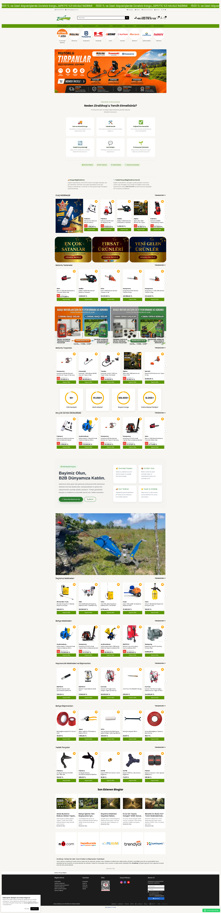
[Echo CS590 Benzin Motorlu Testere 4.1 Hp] (110, 278)
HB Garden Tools (62, 602)
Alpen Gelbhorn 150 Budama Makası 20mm (87, 732)
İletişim (138, 9)
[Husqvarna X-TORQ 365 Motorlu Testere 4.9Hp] (154, 278)
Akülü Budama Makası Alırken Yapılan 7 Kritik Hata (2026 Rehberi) (66, 815)
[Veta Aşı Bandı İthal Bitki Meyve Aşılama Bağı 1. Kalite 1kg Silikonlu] (110, 718)
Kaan (125, 602)
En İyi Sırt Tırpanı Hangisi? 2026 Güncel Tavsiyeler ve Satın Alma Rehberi (132, 815)
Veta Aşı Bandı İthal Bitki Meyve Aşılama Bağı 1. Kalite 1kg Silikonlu (110, 732)
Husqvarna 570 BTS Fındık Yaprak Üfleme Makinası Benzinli (132, 439)
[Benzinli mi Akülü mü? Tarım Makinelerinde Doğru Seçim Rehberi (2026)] (154, 803)
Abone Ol (156, 898)
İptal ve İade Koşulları (60, 889)
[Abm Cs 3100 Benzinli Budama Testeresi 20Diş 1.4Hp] (66, 278)
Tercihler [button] (26, 908)
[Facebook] (164, 10)
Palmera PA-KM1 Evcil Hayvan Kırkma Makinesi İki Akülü (90, 221)
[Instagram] (162, 10)
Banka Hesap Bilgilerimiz (143, 26)
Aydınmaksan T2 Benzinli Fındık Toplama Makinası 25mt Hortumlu (88, 439)
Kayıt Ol (85, 883)
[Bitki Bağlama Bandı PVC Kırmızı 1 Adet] (66, 718)
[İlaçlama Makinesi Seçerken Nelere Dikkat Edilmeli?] (110, 803)
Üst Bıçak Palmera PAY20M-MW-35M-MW (65, 773)
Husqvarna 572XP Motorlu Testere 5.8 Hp (130, 291)
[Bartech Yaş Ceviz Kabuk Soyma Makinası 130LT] (132, 633)
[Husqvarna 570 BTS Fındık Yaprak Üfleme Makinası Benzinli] (132, 425)
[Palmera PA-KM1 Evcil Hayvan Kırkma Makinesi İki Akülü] (91, 208)
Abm (58, 289)
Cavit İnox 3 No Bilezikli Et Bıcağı (132, 689)
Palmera (87, 219)
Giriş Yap (85, 885)
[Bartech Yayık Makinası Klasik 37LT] (88, 676)
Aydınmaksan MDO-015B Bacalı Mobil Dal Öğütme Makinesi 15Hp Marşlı (110, 647)
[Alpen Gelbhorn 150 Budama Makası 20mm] (88, 718)
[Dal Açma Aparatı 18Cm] (132, 718)
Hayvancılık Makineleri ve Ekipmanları (73, 663)
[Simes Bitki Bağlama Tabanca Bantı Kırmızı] (154, 718)
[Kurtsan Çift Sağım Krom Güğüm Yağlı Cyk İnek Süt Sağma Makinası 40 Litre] (110, 676)
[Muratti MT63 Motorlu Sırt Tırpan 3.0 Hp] (154, 360)
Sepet (84, 889)
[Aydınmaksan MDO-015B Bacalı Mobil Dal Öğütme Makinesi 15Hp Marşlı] (110, 633)
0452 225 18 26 (60, 9)
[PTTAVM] (110, 843)
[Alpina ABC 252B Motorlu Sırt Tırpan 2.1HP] (141, 208)
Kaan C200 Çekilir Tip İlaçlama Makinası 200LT (132, 604)
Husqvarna (127, 289)
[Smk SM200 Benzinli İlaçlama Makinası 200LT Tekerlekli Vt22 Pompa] (88, 591)
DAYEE (103, 771)
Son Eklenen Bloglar (110, 789)
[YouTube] (165, 10)
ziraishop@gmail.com (72, 9)
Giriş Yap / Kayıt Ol (148, 9)
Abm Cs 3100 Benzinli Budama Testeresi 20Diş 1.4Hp (66, 291)
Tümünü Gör (159, 195)
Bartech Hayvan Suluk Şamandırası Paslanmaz (64, 689)
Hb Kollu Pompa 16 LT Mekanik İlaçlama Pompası (65, 604)
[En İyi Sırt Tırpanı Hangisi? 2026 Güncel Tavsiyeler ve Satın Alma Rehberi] (132, 803)
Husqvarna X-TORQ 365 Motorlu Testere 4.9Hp (154, 291)
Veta (102, 602)
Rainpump (148, 644)
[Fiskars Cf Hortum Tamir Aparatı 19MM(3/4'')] (154, 760)
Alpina (136, 219)
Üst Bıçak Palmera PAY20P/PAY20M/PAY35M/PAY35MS (88, 773)
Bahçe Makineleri (104, 26)
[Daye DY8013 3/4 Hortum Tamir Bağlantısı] (110, 760)
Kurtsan (103, 687)
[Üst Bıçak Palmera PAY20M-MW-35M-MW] (66, 760)
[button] (165, 17)
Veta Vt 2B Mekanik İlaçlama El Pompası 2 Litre (154, 604)
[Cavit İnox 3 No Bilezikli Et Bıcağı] (132, 676)
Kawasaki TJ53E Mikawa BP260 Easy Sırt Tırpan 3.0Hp (88, 374)
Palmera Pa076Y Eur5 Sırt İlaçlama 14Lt (107, 221)
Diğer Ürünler (129, 26)
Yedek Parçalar (117, 26)
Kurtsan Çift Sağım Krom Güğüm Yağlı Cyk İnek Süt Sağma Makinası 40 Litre (108, 689)
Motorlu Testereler (64, 265)
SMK (80, 602)
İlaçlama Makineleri (65, 578)
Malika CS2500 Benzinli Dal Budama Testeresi (124, 221)
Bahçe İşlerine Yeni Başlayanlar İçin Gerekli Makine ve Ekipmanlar (86, 815)
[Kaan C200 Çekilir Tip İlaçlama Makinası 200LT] (132, 591)
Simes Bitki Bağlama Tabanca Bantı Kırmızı (154, 732)
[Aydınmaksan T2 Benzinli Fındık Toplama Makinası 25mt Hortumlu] (88, 425)
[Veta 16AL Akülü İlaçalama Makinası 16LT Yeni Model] (110, 591)
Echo (102, 289)
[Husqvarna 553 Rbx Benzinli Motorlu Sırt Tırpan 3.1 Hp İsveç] (66, 360)
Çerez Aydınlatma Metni (30, 903)
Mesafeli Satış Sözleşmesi (62, 885)
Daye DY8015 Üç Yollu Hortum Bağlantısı (132, 773)
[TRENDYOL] (132, 843)
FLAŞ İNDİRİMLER (63, 195)
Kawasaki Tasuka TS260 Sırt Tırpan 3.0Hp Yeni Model (109, 374)
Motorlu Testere (62, 26)
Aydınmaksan (83, 436)
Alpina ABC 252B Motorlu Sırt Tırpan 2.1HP (139, 221)
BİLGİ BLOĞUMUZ (159, 26)
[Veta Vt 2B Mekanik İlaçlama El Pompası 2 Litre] (154, 591)
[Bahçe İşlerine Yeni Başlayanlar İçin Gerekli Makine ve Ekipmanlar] (88, 803)
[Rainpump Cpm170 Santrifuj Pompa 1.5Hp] (154, 633)
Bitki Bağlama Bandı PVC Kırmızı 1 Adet (66, 732)
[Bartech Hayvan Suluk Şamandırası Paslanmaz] (66, 676)
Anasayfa (85, 881)
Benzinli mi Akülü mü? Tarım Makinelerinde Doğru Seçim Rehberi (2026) (154, 815)
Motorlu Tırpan (74, 26)
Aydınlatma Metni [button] (159, 895)
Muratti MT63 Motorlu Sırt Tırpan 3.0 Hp (154, 374)
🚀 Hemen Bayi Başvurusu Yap (71, 499)
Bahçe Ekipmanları (64, 706)
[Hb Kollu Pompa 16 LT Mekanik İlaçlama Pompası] (66, 591)
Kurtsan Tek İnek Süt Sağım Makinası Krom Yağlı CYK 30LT (154, 689)
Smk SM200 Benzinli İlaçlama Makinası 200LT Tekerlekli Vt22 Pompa (88, 604)
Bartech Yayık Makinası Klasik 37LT (87, 689)
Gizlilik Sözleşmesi (60, 883)
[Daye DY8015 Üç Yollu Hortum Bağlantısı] (132, 760)
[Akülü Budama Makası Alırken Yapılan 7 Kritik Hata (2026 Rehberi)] (66, 803)
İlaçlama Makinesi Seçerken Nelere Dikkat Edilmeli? (109, 815)
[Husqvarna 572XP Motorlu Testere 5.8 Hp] (132, 278)
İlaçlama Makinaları (89, 26)
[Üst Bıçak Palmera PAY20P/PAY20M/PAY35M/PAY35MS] (88, 760)
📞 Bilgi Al (90, 499)
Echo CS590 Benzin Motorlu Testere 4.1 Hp (109, 291)
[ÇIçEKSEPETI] (154, 843)
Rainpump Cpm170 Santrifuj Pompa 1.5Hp (153, 647)
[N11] (66, 843)
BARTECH (126, 644)
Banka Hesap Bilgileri (61, 873)
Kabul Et (34, 908)
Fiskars (147, 771)
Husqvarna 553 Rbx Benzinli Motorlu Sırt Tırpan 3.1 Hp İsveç (66, 374)
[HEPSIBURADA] (88, 843)
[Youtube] (128, 882)
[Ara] (127, 18)
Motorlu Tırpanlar (64, 348)
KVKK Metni (58, 881)
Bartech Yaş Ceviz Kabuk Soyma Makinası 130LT (130, 647)
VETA (102, 729)
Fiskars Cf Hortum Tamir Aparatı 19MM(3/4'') (154, 773)
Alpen (81, 729)
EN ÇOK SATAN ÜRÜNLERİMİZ (68, 413)
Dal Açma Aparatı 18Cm (130, 731)
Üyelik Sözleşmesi (60, 887)
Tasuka (103, 371)
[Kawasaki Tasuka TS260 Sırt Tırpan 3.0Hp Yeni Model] (110, 360)
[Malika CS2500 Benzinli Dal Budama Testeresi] (124, 208)
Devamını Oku (61, 826)
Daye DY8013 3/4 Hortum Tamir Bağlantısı (110, 773)
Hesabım (85, 887)
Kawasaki (82, 371)
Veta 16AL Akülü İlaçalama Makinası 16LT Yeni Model (108, 604)
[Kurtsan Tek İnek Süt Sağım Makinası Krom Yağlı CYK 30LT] (154, 676)
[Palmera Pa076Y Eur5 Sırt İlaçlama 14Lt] (108, 208)
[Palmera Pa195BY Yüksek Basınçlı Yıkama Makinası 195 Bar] (157, 208)
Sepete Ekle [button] (91, 229)
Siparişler (130, 9)
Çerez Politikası (59, 890)
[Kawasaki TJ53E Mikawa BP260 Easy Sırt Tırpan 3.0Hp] (88, 360)
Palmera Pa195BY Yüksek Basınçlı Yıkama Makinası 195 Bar (157, 221)
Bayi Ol (157, 9)
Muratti (147, 371)
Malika (119, 219)
